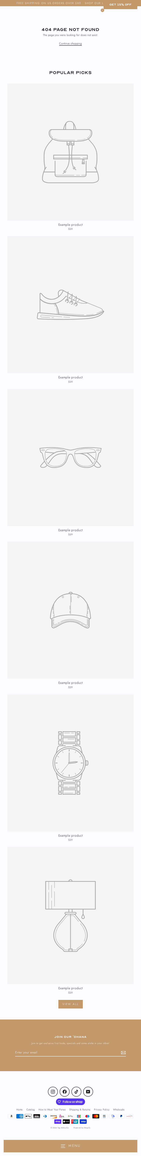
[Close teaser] (102, 10)
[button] (120, 4)
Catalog (30, 1109)
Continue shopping (70, 43)
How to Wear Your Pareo (52, 1109)
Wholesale (119, 1109)
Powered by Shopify (82, 1127)
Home (19, 1109)
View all (70, 1004)
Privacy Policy (101, 1109)
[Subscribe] (123, 1053)
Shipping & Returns (79, 1109)
